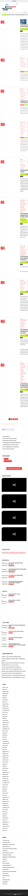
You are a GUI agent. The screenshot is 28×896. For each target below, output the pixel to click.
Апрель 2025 (5, 699)
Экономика (5, 881)
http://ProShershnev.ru (21, 893)
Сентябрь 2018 (5, 807)
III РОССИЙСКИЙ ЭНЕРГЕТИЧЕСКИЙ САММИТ (16, 575)
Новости (22, 71)
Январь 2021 (5, 753)
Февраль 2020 (5, 772)
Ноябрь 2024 (5, 706)
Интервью (4, 850)
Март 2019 (4, 795)
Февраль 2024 (5, 722)
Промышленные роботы (8, 867)
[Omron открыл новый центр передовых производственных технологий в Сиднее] (23, 164)
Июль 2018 (4, 811)
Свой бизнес (5, 869)
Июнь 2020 (4, 764)
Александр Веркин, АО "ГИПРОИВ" (14, 600)
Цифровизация (6, 879)
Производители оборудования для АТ (11, 442)
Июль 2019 (4, 786)
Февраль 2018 (5, 822)
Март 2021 (4, 749)
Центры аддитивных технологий (10, 446)
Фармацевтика (6, 875)
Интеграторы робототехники (9, 438)
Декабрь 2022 (5, 726)
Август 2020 (5, 762)
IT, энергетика (5, 840)
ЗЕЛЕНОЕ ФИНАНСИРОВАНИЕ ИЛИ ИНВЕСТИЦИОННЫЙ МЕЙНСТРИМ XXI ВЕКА (17, 569)
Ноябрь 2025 (5, 693)
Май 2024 (4, 718)
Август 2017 (5, 828)
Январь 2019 (5, 799)
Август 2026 (5, 687)
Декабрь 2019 (5, 776)
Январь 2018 (5, 824)
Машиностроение (6, 854)
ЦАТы (3, 877)
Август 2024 (5, 712)
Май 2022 (4, 737)
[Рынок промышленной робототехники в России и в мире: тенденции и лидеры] (23, 285)
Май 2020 (4, 766)
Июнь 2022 (4, 735)
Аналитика (14, 1)
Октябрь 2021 (5, 741)
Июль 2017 (4, 830)
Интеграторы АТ (6, 436)
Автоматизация (4, 14)
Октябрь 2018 (5, 805)
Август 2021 (5, 745)
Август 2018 (5, 809)
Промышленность (24, 221)
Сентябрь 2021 (5, 743)
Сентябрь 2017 (5, 826)
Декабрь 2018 (5, 801)
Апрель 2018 (5, 818)
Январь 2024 (5, 724)
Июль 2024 (4, 714)
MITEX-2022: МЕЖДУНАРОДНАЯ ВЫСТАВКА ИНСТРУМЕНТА (16, 563)
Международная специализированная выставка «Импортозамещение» (16, 582)
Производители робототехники (10, 444)
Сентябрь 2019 (5, 782)
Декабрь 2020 (5, 755)
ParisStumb (4, 675)
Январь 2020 (5, 774)
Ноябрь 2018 (5, 803)
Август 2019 (5, 784)
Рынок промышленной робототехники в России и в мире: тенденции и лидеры (13, 658)
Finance (3, 656)
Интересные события (7, 852)
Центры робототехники (8, 448)
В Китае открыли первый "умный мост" (16, 637)
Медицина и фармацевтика (9, 857)
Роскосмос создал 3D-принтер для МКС (16, 631)
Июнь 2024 (4, 716)
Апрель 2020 (5, 768)
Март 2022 (4, 739)
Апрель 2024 (5, 720)
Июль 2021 (4, 747)
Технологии (5, 873)
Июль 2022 (4, 733)
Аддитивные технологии (8, 844)
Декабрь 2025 (5, 691)
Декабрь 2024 (5, 704)
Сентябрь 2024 (5, 710)
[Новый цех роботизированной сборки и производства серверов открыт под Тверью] (23, 324)
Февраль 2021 (5, 751)
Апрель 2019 (5, 793)
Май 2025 (4, 697)
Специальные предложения (9, 871)
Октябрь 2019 (5, 780)
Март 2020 (4, 770)
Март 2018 (4, 820)
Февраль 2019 (5, 797)
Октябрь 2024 (5, 708)
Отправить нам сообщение (14, 468)
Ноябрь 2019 (5, 778)
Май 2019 (4, 791)
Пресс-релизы (5, 863)
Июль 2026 (4, 689)
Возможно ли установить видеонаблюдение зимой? (17, 626)
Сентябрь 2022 (5, 728)
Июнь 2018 (4, 813)
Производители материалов (9, 440)
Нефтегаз (4, 859)
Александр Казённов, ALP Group (14, 594)
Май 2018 (4, 815)
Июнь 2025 (4, 695)
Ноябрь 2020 (5, 757)
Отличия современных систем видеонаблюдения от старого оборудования (17, 644)
